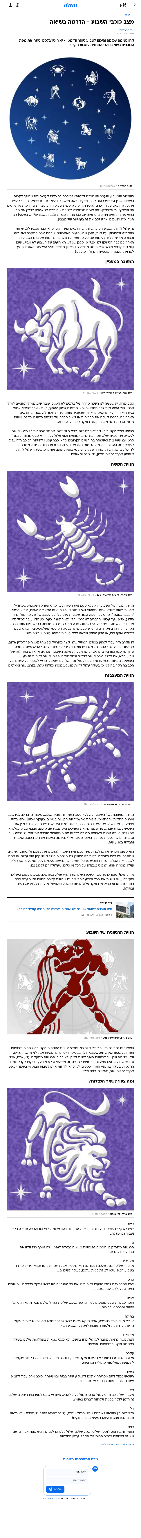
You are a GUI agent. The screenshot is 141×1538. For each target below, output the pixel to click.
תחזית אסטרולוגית (110, 1444)
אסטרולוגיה (128, 1444)
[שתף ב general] (10, 5)
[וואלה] (70, 5)
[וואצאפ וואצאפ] (17, 5)
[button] (123, 5)
